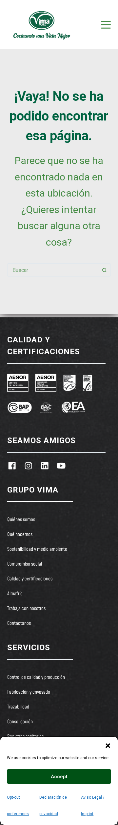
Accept (59, 777)
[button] (108, 745)
